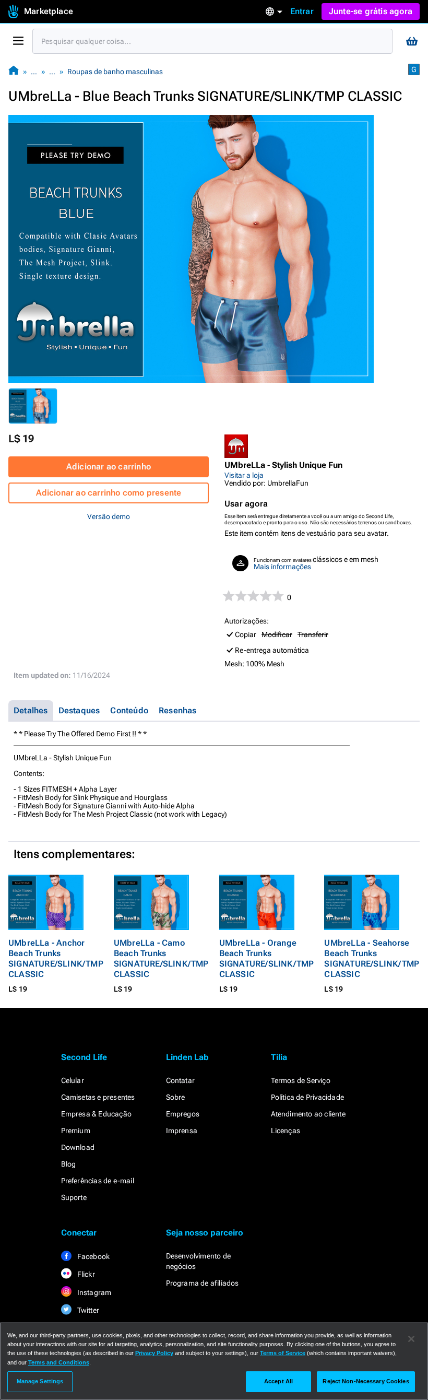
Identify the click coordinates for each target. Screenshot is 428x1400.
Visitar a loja (244, 475)
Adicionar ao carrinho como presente (109, 493)
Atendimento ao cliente (308, 1114)
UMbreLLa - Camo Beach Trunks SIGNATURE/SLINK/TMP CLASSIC (161, 958)
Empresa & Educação (96, 1114)
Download (78, 1147)
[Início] (13, 71)
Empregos (183, 1114)
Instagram (94, 1292)
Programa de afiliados (202, 1283)
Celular (72, 1080)
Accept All (278, 1381)
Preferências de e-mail (97, 1181)
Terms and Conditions (58, 1362)
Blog (68, 1164)
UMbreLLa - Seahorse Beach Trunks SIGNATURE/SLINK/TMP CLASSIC (371, 958)
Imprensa (182, 1130)
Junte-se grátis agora (370, 11)
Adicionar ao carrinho (108, 467)
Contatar (180, 1080)
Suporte (74, 1197)
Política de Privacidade (307, 1097)
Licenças (286, 1130)
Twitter (88, 1310)
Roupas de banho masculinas (115, 71)
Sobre (175, 1097)
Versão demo (108, 516)
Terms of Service (282, 1353)
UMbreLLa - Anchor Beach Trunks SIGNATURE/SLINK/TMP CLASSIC (55, 958)
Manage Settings (40, 1381)
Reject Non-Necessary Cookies (366, 1381)
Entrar (302, 11)
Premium (75, 1130)
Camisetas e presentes (98, 1097)
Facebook (93, 1256)
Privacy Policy (154, 1353)
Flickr (85, 1274)
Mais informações (282, 566)
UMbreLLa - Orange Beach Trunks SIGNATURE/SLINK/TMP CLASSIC (266, 958)
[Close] (411, 1338)
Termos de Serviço (300, 1080)
